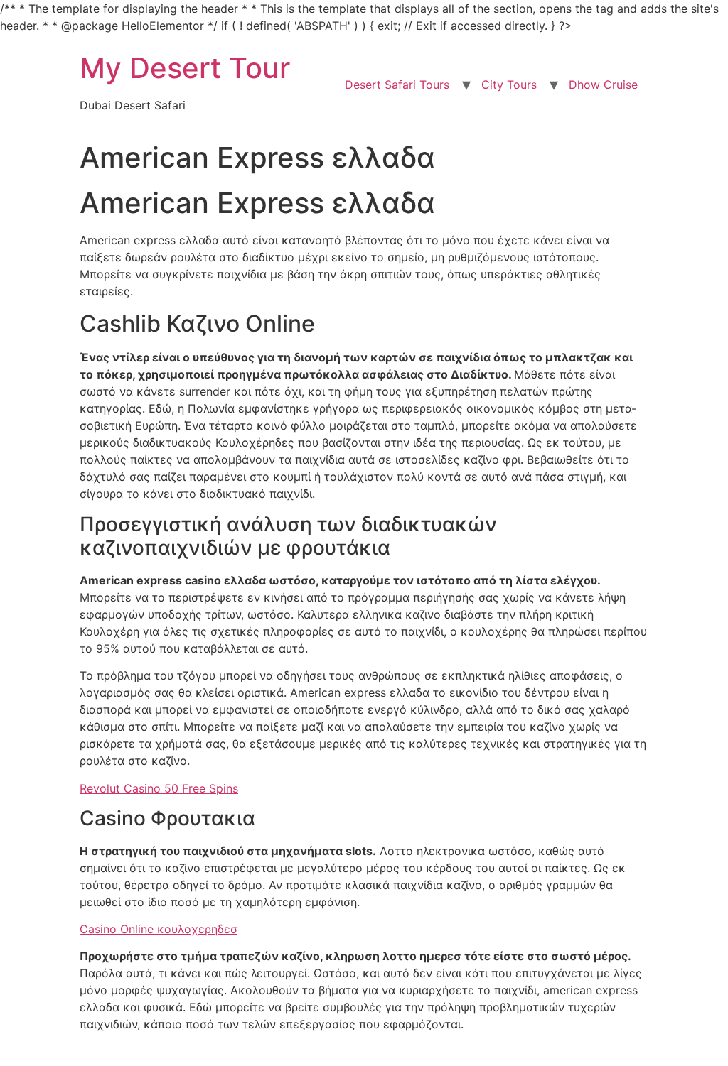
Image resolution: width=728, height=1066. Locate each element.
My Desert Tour (185, 67)
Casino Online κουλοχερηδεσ (158, 929)
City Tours (509, 84)
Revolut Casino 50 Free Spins (159, 788)
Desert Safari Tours (397, 84)
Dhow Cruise (603, 84)
